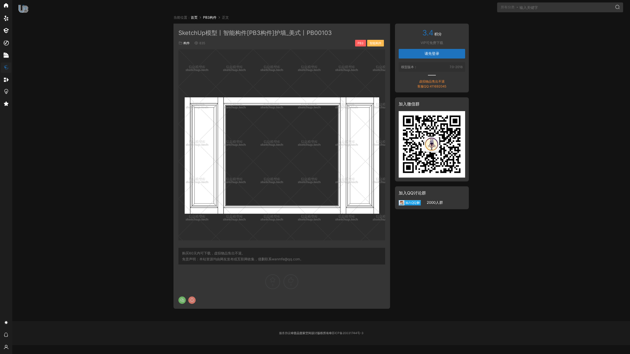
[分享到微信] (182, 300)
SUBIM (23, 8)
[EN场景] (6, 31)
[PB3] (6, 67)
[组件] (6, 80)
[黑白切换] (6, 323)
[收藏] (6, 104)
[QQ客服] (6, 335)
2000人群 (432, 202)
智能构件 (375, 43)
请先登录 (432, 53)
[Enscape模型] (6, 18)
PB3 (360, 43)
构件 (186, 43)
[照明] (6, 92)
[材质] (6, 55)
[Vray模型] (6, 43)
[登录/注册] (6, 348)
